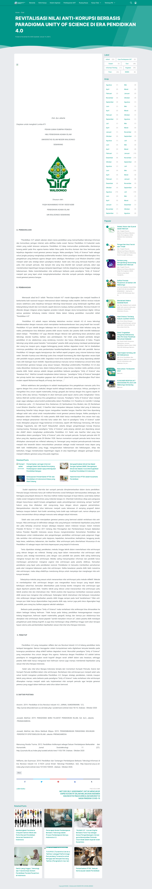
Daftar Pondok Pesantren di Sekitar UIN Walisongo (126, 282)
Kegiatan (128, 68)
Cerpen (110, 63)
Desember (109, 158)
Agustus (109, 85)
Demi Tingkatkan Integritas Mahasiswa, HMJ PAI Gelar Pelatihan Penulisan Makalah (126, 335)
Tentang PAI (109, 3)
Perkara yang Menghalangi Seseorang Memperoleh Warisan (126, 262)
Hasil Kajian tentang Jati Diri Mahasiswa (126, 354)
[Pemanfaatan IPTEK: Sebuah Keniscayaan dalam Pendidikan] (88, 856)
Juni (107, 106)
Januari (127, 93)
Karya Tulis (95, 3)
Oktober (127, 98)
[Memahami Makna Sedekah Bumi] (111, 303)
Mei (125, 85)
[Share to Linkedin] (75, 781)
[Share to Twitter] (41, 781)
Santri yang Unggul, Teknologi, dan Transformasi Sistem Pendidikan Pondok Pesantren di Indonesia (28, 871)
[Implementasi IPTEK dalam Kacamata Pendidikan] (64, 479)
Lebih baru (20, 789)
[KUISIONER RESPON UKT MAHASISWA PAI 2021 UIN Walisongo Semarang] (111, 383)
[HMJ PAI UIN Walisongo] (19, 2)
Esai (19, 773)
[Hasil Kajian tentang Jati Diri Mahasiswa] (111, 356)
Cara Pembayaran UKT (125, 59)
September (109, 102)
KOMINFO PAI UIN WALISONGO (84, 886)
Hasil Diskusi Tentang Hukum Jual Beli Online (126, 317)
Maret (126, 89)
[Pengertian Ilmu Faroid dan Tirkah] (111, 247)
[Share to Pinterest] (58, 781)
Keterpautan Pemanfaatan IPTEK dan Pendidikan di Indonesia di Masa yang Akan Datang (40, 479)
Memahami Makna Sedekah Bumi (124, 301)
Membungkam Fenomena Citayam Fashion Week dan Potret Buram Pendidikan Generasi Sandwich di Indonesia (26, 835)
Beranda (32, 3)
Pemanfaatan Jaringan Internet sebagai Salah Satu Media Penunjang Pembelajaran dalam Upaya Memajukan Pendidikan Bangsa (41, 467)
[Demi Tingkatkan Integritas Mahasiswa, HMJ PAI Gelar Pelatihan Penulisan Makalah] (111, 335)
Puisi (110, 72)
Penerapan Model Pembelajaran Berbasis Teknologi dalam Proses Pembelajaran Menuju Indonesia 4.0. (58, 833)
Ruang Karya (83, 3)
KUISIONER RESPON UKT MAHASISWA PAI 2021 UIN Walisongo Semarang (126, 382)
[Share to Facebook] (24, 781)
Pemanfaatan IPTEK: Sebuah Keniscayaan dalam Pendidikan (87, 869)
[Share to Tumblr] (91, 781)
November (109, 98)
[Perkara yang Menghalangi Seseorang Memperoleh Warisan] (111, 263)
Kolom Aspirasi (55, 3)
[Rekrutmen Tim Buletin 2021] (111, 372)
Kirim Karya (43, 3)
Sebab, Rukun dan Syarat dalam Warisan (126, 227)
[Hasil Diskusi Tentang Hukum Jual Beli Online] (111, 319)
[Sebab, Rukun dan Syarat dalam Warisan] (111, 229)
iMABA (127, 72)
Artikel (108, 59)
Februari (109, 93)
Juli (107, 123)
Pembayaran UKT (70, 3)
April (107, 89)
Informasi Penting (111, 68)
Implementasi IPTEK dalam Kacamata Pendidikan (84, 478)
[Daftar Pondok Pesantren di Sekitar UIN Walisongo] (111, 283)
